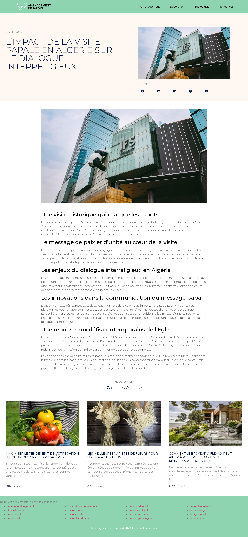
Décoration (177, 6)
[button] (142, 91)
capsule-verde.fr (138, 514)
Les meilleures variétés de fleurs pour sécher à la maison (122, 455)
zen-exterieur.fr (199, 518)
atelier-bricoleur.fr (17, 510)
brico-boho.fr (14, 514)
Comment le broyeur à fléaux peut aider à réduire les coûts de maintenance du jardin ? (200, 457)
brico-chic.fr (14, 518)
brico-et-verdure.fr (78, 518)
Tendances (226, 6)
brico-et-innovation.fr (202, 506)
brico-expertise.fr (139, 510)
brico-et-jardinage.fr (140, 518)
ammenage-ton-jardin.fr (21, 506)
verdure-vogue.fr (199, 510)
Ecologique (201, 6)
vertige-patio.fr (198, 514)
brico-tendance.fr (139, 506)
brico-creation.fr (77, 510)
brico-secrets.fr (76, 514)
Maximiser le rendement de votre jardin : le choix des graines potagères (42, 455)
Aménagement (150, 6)
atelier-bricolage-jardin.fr (82, 506)
